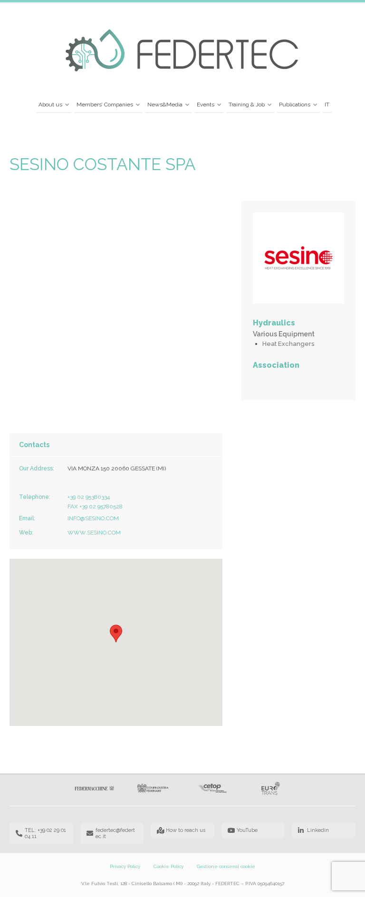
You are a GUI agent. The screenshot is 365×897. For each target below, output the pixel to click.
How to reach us (185, 830)
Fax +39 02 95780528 (95, 506)
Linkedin (318, 830)
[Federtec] (182, 51)
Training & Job (247, 104)
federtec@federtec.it (115, 833)
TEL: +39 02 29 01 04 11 (45, 833)
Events (205, 104)
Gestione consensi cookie (226, 866)
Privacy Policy (125, 866)
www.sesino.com (94, 532)
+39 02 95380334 (88, 497)
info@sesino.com (93, 518)
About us (50, 104)
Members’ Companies (105, 104)
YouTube (247, 830)
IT (327, 104)
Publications (294, 104)
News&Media (164, 104)
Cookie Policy (168, 866)
